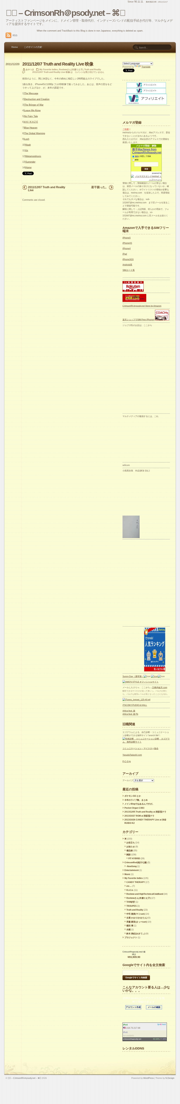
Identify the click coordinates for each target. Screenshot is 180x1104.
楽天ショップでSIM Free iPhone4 (139, 319)
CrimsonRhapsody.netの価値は (134, 953)
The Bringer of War (33, 105)
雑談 (128, 854)
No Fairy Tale (31, 116)
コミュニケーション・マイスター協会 (140, 748)
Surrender (30, 162)
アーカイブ (128, 780)
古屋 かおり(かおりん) (136, 918)
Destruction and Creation (36, 99)
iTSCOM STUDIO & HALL (135, 705)
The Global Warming (34, 133)
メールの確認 (154, 1007)
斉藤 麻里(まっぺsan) (136, 922)
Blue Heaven (30, 127)
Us (26, 150)
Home (14, 47)
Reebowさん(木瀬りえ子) (71, 69)
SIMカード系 (129, 270)
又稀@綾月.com (159, 687)
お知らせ (130, 846)
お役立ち (130, 842)
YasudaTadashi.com (132, 755)
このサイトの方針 (33, 47)
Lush (26, 139)
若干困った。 (99, 187)
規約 (137, 156)
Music (127, 874)
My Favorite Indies (49, 69)
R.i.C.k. (129, 890)
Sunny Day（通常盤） (133, 676)
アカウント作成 (133, 1007)
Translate (146, 67)
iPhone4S (127, 243)
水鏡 (128, 929)
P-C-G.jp (127, 761)
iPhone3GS (128, 259)
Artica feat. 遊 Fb (130, 714)
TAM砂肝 (130, 902)
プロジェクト (130, 937)
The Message (31, 93)
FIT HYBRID (134, 858)
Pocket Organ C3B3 (134, 808)
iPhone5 (127, 238)
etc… (129, 886)
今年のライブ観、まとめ (136, 800)
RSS (15, 35)
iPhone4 (127, 248)
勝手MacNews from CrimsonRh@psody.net (146, 151)
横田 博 (129, 925)
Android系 (127, 265)
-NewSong (131, 866)
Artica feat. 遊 (129, 711)
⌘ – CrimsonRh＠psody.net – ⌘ (65, 13)
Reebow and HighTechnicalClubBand (144, 894)
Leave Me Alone (32, 110)
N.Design (169, 1078)
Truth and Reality (92, 69)
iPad (125, 254)
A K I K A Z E (31, 122)
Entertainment (131, 870)
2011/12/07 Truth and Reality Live (46, 189)
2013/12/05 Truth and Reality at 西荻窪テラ (145, 812)
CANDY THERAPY (135, 882)
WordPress (148, 1078)
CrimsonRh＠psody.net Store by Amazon (142, 306)
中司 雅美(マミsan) (135, 914)
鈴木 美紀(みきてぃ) (135, 933)
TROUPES (131, 906)
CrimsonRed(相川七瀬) (135, 862)
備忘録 (129, 850)
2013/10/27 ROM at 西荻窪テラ (139, 816)
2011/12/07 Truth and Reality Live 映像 (57, 64)
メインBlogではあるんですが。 (139, 804)
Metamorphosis (33, 156)
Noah (28, 144)
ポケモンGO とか (132, 796)
